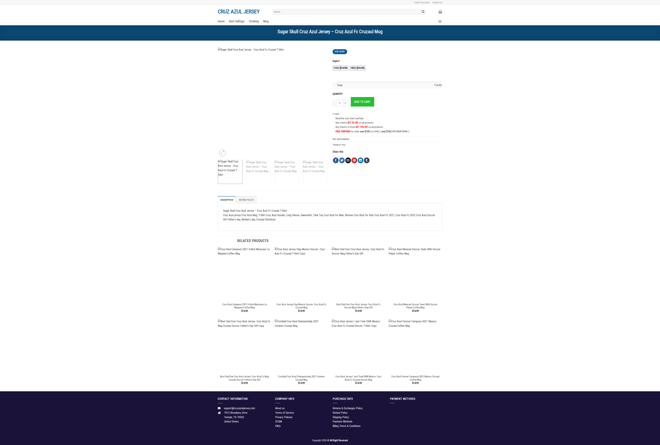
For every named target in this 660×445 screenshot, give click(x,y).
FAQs (278, 426)
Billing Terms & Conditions (346, 426)
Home (221, 21)
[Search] (423, 12)
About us (280, 408)
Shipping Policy (341, 417)
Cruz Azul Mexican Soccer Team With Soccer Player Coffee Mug (415, 306)
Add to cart (362, 101)
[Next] (321, 102)
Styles (336, 61)
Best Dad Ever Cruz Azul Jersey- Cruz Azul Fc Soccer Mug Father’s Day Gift (359, 306)
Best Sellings (236, 21)
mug (343, 144)
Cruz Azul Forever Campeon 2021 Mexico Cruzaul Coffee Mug (415, 378)
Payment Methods (342, 421)
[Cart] (440, 11)
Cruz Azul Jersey (239, 11)
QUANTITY (338, 94)
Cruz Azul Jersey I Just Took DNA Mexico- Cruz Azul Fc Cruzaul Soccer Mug (358, 378)
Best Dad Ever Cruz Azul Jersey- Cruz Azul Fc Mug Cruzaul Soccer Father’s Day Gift (244, 378)
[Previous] (224, 102)
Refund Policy (246, 200)
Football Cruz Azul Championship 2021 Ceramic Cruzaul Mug (301, 378)
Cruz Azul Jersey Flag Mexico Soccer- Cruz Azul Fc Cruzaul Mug (301, 306)
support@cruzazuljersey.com (239, 408)
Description (227, 200)
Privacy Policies (284, 417)
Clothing (254, 21)
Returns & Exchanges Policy (348, 408)
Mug (266, 21)
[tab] (227, 199)
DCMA (278, 421)
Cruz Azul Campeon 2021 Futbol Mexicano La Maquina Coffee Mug (244, 306)
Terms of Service (284, 412)
